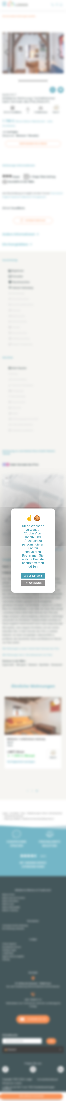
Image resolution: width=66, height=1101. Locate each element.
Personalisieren (33, 582)
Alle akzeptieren (33, 575)
